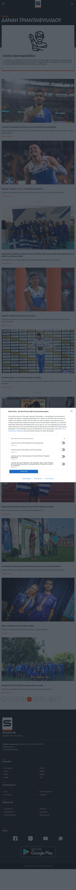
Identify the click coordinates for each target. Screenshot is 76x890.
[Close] (72, 412)
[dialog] (38, 445)
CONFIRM (23, 471)
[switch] (62, 443)
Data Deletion (27, 478)
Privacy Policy (49, 478)
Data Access (38, 478)
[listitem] (38, 438)
